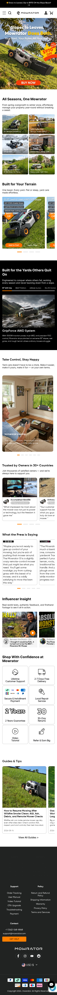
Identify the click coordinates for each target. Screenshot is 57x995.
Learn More (32, 245)
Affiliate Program (40, 871)
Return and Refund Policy (40, 894)
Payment (14, 913)
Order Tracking (14, 893)
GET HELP (14, 939)
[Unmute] (54, 634)
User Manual (14, 897)
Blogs (40, 880)
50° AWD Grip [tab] (7, 288)
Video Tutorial (14, 901)
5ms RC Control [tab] (50, 288)
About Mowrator (40, 863)
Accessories (14, 880)
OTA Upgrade (14, 905)
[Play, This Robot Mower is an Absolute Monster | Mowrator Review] (42, 634)
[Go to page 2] (23, 588)
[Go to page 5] (38, 588)
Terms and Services (40, 912)
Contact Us (40, 867)
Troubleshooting (14, 909)
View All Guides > (28, 837)
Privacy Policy (40, 908)
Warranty (40, 904)
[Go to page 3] (28, 588)
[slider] (46, 634)
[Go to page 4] (33, 588)
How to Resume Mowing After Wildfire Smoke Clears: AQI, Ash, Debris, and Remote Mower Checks (23, 813)
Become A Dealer (40, 875)
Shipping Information (40, 900)
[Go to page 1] (19, 588)
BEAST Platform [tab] (21, 288)
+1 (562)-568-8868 (14, 929)
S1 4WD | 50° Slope (14, 863)
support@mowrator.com (14, 933)
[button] (4, 13)
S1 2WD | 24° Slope (14, 875)
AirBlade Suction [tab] (35, 288)
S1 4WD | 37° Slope (14, 871)
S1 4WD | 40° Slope (14, 867)
